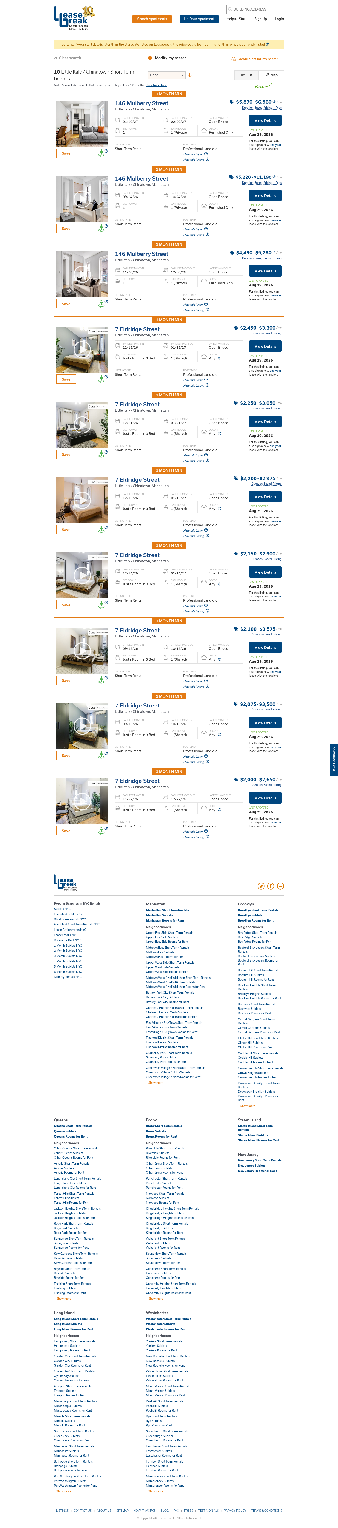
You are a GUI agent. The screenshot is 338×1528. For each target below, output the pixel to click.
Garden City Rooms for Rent (72, 1365)
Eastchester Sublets (159, 1451)
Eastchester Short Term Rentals (166, 1446)
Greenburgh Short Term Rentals (167, 1431)
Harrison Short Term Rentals (164, 1461)
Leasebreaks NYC (65, 935)
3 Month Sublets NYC (68, 956)
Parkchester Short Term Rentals (166, 1178)
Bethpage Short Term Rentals (73, 1461)
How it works (145, 1510)
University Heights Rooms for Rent (168, 1293)
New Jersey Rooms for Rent (257, 1171)
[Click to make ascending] (190, 76)
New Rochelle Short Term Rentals (168, 1356)
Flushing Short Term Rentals (72, 1283)
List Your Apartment (199, 18)
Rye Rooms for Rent (159, 1425)
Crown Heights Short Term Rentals (260, 1068)
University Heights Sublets (163, 1288)
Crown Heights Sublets (253, 1073)
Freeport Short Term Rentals (72, 1386)
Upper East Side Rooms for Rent (167, 941)
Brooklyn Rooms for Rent (256, 920)
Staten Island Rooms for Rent (258, 1140)
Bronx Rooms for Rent (161, 1136)
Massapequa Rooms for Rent (73, 1410)
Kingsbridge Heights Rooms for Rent (170, 1218)
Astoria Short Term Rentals (71, 1163)
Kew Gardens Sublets (68, 1258)
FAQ (176, 1510)
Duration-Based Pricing (266, 333)
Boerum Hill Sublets (251, 975)
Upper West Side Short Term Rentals (170, 962)
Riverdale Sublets (157, 1153)
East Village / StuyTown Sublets (166, 1027)
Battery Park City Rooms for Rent (167, 1002)
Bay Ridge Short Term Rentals (257, 932)
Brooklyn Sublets (250, 915)
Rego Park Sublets (66, 1228)
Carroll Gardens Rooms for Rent (259, 1032)
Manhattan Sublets (159, 915)
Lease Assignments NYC (70, 929)
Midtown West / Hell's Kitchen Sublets (170, 982)
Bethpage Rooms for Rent (71, 1470)
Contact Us (83, 1510)
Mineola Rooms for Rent (69, 1425)
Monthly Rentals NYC (68, 977)
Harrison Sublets (157, 1466)
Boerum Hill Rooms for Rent (256, 979)
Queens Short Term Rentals (73, 1126)
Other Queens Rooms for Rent (73, 1157)
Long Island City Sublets (70, 1183)
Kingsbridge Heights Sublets (165, 1213)
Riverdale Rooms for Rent (162, 1157)
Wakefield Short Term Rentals (165, 1238)
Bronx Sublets (156, 1131)
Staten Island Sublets (253, 1135)
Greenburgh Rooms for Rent (164, 1440)
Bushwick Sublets (249, 1008)
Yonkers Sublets (156, 1345)
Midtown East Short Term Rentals (167, 947)
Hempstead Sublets (67, 1345)
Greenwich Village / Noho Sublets (168, 1072)
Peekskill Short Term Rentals (164, 1401)
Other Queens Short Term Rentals (76, 1148)
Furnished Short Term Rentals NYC (77, 924)
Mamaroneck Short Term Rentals (167, 1476)
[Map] (268, 75)
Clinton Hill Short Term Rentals (258, 1038)
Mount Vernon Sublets (160, 1390)
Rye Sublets (154, 1421)
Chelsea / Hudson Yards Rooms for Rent (172, 1017)
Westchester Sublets (160, 1324)
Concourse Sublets (158, 1273)
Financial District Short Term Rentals (169, 1037)
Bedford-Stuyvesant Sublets (256, 956)
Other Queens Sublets (68, 1153)
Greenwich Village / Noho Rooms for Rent (173, 1077)
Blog (165, 1510)
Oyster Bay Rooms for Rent (71, 1380)
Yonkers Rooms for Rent (161, 1350)
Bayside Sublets (64, 1273)
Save (66, 153)
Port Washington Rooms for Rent (75, 1485)
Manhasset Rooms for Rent (71, 1455)
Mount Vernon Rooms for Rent (165, 1395)
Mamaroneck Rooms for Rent (165, 1485)
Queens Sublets (65, 1131)
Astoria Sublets (64, 1168)
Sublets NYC (62, 909)
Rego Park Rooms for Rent (71, 1232)
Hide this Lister (193, 154)
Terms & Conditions (266, 1510)
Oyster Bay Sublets (66, 1376)
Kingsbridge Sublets (159, 1228)
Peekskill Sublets (157, 1406)
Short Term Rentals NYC (70, 919)
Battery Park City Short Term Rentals (170, 992)
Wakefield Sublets (158, 1243)
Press (188, 1510)
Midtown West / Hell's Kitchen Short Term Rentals (178, 977)
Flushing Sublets (65, 1288)
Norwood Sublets (157, 1198)
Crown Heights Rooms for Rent (258, 1077)
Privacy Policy (235, 1510)
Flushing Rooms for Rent (70, 1293)
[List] (243, 75)
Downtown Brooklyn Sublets (256, 1091)
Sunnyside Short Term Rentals (74, 1238)
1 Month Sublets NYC (68, 945)
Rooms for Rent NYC (67, 940)
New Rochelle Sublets (160, 1361)
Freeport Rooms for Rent (70, 1395)
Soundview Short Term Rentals (166, 1253)
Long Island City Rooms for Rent (75, 1187)
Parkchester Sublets (159, 1183)
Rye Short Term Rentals (161, 1416)
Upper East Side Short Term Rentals (169, 932)
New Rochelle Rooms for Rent (165, 1365)
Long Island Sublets (68, 1324)
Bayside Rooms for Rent (69, 1277)
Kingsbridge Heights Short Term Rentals (172, 1208)
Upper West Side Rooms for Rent (167, 971)
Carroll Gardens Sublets (254, 1028)
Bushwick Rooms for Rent (254, 1013)
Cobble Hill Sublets (250, 1057)
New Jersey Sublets (252, 1165)
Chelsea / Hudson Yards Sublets (167, 1012)
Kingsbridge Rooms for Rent (164, 1232)
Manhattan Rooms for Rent (165, 920)
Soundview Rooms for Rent (163, 1263)
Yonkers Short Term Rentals (164, 1341)
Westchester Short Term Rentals (168, 1319)
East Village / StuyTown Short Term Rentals (174, 1022)
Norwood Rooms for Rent (162, 1202)
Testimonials (208, 1510)
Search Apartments (152, 18)
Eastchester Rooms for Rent (164, 1455)
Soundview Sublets (158, 1258)
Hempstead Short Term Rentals (74, 1341)
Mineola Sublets (64, 1421)
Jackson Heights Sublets (70, 1213)
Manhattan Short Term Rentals (167, 910)
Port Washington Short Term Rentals (78, 1476)
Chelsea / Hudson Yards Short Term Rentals (174, 1008)
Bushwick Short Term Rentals (257, 1004)
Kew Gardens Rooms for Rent (73, 1263)
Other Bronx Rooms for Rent (164, 1172)
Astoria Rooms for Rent (69, 1172)
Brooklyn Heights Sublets (254, 994)
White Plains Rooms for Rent (164, 1380)
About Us (104, 1510)
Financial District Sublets (162, 1042)
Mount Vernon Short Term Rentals (168, 1386)
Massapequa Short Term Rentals (75, 1401)
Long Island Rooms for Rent (73, 1329)
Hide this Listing (193, 159)
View (265, 120)
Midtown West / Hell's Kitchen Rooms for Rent (176, 986)
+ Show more (154, 1082)
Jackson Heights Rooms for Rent (75, 1218)
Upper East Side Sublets (162, 937)
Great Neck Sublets (67, 1436)
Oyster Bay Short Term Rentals (74, 1371)
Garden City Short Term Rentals (75, 1356)
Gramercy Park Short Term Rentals (169, 1053)
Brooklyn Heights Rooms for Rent (259, 998)
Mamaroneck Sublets (160, 1481)
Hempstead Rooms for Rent (72, 1350)
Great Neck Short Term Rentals (74, 1431)
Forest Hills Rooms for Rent (71, 1202)
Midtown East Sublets (160, 952)
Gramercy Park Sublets (161, 1057)
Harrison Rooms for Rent (162, 1470)
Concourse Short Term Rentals (166, 1269)
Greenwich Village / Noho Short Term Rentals (175, 1068)
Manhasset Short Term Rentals (74, 1446)
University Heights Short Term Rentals (171, 1283)
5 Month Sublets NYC (68, 966)
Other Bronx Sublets (159, 1168)
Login (279, 18)
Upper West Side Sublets (162, 967)
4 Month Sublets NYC (68, 961)
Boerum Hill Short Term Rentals (258, 970)
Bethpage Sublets (65, 1466)
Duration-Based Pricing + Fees (262, 107)
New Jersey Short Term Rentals (260, 1160)
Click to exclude (156, 85)
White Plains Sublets (159, 1376)
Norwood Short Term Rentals (165, 1193)
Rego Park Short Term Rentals (73, 1223)
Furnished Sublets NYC (69, 914)
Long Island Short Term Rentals (76, 1319)
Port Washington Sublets (70, 1481)
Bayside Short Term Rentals (72, 1269)
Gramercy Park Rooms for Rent (166, 1062)
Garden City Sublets (67, 1361)
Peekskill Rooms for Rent (162, 1410)
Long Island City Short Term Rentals (77, 1178)
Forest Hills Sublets (66, 1198)
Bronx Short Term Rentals (164, 1126)
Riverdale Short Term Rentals (165, 1148)
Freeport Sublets (65, 1390)
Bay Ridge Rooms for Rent (255, 941)
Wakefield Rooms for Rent (163, 1247)
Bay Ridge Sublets (250, 937)
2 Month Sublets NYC (68, 950)
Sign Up (261, 18)
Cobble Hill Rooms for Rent (255, 1062)
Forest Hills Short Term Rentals (74, 1193)
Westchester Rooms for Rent (166, 1329)
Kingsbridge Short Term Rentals (167, 1223)
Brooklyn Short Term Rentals (258, 910)
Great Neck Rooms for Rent (72, 1440)
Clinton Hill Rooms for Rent (255, 1047)
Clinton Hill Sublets (250, 1042)
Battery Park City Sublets (162, 997)
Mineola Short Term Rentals (72, 1416)
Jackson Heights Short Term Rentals (77, 1208)
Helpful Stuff (236, 18)
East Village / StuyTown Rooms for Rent (171, 1032)
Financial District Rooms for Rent (167, 1047)
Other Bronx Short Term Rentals (167, 1163)
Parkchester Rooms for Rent (164, 1187)
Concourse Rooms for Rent (163, 1277)
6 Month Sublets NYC (68, 971)
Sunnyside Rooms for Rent (71, 1247)
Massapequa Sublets (68, 1406)
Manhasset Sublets (66, 1451)
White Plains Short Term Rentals (167, 1371)
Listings (62, 1510)
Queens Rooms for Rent (71, 1136)
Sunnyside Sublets (66, 1243)
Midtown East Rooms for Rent (165, 957)
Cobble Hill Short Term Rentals (258, 1053)
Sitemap (122, 1510)
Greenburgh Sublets (159, 1436)
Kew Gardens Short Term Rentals (76, 1253)
